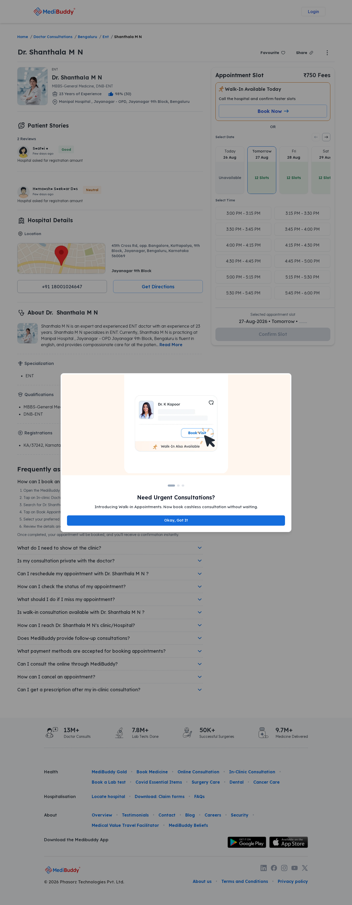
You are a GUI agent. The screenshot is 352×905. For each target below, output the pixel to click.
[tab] (171, 486)
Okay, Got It (176, 520)
